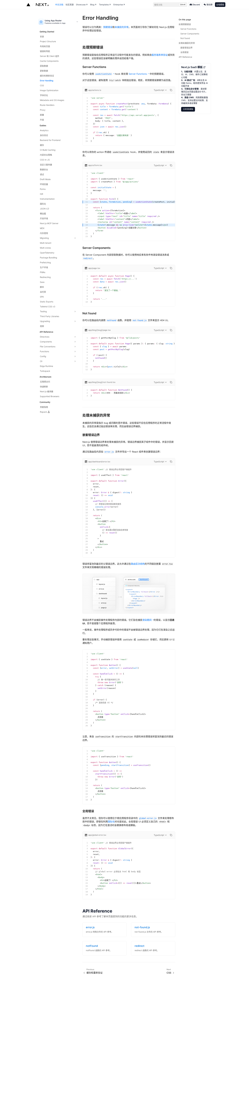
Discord (196, 4)
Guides (43, 125)
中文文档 (59, 4)
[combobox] (58, 21)
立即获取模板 (189, 108)
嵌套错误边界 (91, 435)
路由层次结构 (138, 563)
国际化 (111, 821)
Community (45, 402)
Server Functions (94, 67)
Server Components (96, 248)
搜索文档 (169, 4)
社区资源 (70, 4)
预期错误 (107, 27)
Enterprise (118, 4)
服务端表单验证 (160, 54)
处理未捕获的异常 (96, 415)
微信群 (209, 4)
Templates (104, 4)
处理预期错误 (92, 47)
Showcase (81, 4)
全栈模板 (220, 4)
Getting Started (47, 31)
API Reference (46, 332)
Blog (92, 4)
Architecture (45, 377)
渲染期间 (147, 619)
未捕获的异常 (122, 27)
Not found (89, 313)
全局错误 (88, 811)
